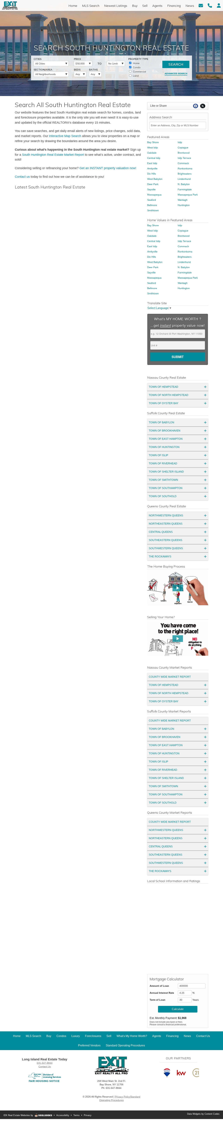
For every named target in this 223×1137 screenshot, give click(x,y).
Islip (180, 142)
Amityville (152, 168)
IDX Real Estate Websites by (18, 1115)
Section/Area (43, 69)
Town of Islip (158, 455)
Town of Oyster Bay (163, 403)
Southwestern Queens (166, 548)
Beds (77, 69)
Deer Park (152, 184)
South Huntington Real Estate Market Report (53, 154)
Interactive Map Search (65, 136)
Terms (76, 1115)
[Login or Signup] (219, 5)
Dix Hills (151, 173)
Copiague (183, 147)
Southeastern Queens (165, 540)
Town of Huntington (164, 447)
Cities (37, 59)
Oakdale (151, 152)
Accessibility (62, 1115)
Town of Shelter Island (166, 471)
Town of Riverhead (163, 463)
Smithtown (153, 210)
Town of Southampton (165, 488)
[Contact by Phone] (210, 5)
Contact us (22, 176)
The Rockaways (160, 556)
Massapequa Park (188, 194)
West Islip (152, 147)
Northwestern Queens (166, 515)
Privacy (87, 1115)
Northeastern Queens (165, 523)
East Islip (152, 163)
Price (77, 59)
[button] (177, 588)
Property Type (138, 59)
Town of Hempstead (163, 386)
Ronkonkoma (185, 168)
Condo (136, 67)
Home (136, 63)
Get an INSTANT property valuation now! (107, 168)
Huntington (184, 205)
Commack (183, 163)
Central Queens (161, 531)
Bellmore (152, 205)
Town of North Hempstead (168, 394)
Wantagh (182, 199)
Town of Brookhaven (164, 430)
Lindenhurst (184, 179)
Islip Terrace (184, 158)
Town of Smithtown (163, 479)
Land (135, 75)
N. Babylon (184, 184)
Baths (93, 69)
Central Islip (153, 158)
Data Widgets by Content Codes (203, 1114)
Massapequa (154, 194)
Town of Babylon (161, 422)
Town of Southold (162, 496)
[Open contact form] (201, 5)
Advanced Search (176, 73)
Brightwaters (184, 173)
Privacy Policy (122, 1096)
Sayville (151, 189)
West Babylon (154, 179)
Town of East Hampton (166, 438)
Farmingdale (185, 189)
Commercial (139, 71)
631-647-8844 (44, 1063)
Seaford (151, 199)
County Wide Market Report (170, 676)
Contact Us (45, 1066)
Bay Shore (153, 142)
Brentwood (184, 152)
